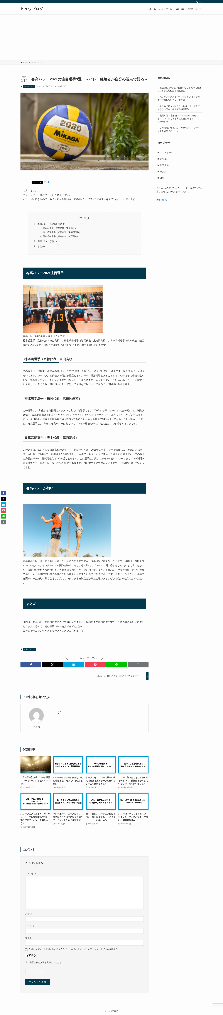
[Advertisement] (111, 37)
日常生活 (164, 165)
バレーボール (29, 86)
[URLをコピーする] (138, 664)
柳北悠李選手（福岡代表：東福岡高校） (62, 232)
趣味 (162, 177)
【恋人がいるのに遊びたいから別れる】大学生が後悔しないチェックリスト (178, 98)
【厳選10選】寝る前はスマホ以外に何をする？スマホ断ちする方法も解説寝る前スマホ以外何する (178, 118)
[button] (30, 664)
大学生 (163, 158)
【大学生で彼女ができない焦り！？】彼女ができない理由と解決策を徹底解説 (178, 108)
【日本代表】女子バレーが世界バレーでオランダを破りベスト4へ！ (178, 129)
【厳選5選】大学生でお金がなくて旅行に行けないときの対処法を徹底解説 (179, 89)
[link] (59, 712)
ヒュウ (36, 726)
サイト (28, 938)
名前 (28, 914)
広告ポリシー (162, 200)
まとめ (41, 246)
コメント (31, 873)
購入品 (163, 171)
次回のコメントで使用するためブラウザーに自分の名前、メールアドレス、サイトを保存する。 (74, 949)
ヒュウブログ (31, 9)
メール (29, 926)
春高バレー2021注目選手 (51, 224)
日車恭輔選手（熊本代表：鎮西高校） (61, 236)
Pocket (47, 182)
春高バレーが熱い (47, 241)
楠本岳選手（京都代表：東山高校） (60, 228)
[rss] (197, 1)
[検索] (201, 1)
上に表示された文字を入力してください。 (45, 962)
